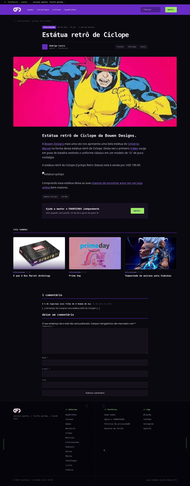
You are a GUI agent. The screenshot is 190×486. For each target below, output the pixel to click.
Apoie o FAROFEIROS (114, 419)
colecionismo (23, 21)
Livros (69, 465)
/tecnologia (43, 10)
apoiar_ (137, 211)
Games (68, 424)
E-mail (46, 369)
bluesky (120, 47)
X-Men (134, 148)
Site (44, 380)
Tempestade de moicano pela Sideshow (148, 275)
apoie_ (171, 9)
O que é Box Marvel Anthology (31, 275)
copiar (143, 47)
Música (69, 456)
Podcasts (70, 447)
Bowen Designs (55, 144)
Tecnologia (71, 461)
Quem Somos (110, 415)
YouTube (147, 419)
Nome (45, 358)
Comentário (48, 326)
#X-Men (65, 197)
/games (30, 10)
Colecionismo (49, 27)
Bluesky (147, 415)
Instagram (148, 424)
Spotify (147, 428)
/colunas (56, 10)
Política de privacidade (117, 424)
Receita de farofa (113, 428)
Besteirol (71, 428)
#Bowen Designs (50, 197)
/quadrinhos (70, 10)
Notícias (70, 438)
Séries (69, 451)
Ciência (69, 470)
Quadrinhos (71, 415)
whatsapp (132, 47)
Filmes (69, 433)
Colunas (69, 419)
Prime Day (75, 275)
